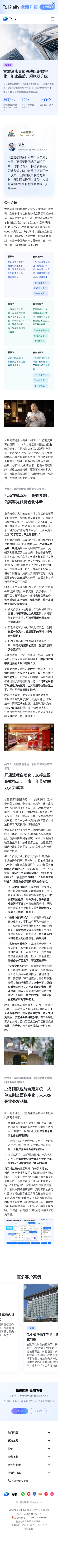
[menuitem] (29, 1432)
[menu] (29, 1456)
